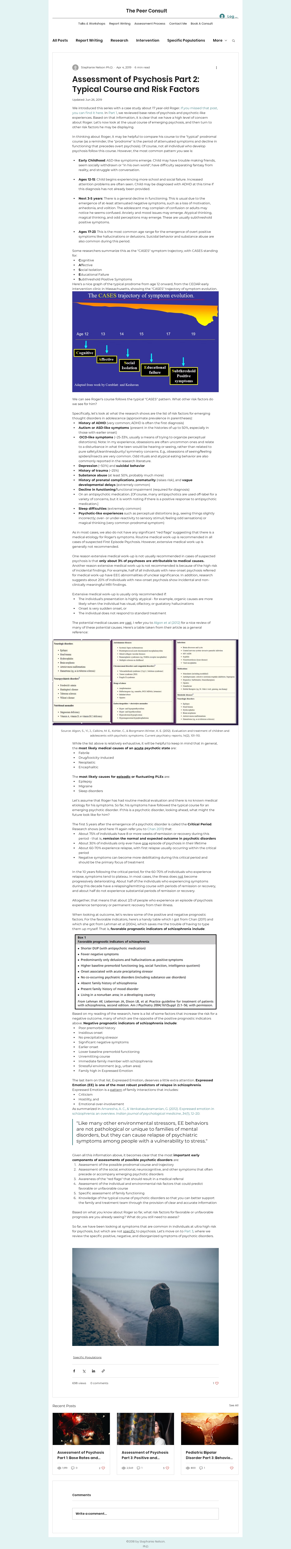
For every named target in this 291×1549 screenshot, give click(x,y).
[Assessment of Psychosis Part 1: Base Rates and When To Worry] (81, 1429)
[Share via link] (103, 1371)
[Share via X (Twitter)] (84, 1371)
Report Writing (89, 40)
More (218, 40)
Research (119, 40)
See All (234, 1405)
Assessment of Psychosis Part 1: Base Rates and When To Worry (80, 1455)
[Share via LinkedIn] (93, 1371)
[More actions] (216, 67)
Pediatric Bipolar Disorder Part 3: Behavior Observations (209, 1455)
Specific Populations (186, 40)
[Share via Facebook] (74, 1371)
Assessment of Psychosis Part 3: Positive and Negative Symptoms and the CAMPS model (145, 1455)
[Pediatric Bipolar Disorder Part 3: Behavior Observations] (209, 1429)
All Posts (60, 40)
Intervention (147, 40)
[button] (233, 40)
